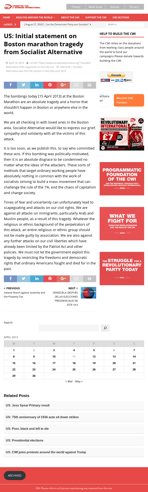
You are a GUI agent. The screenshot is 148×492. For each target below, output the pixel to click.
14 (134, 356)
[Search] (105, 328)
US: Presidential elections (24, 440)
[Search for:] (125, 24)
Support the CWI (96, 17)
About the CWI (70, 17)
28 (134, 369)
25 (74, 369)
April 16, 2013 (16, 63)
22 (13, 369)
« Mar (69, 381)
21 (134, 363)
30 (33, 376)
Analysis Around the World (34, 17)
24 (54, 369)
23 (33, 369)
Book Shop (95, 7)
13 (114, 356)
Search (8, 322)
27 (114, 369)
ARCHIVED (14, 475)
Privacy (134, 7)
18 (74, 363)
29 (13, 376)
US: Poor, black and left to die (27, 428)
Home (6, 17)
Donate (114, 7)
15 (13, 363)
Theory (75, 7)
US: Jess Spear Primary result (28, 405)
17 (54, 363)
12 (94, 356)
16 (33, 363)
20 (114, 363)
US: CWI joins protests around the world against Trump (46, 452)
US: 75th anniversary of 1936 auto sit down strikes (42, 417)
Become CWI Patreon (125, 100)
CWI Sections (121, 17)
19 (94, 363)
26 (94, 369)
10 (54, 356)
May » (79, 381)
